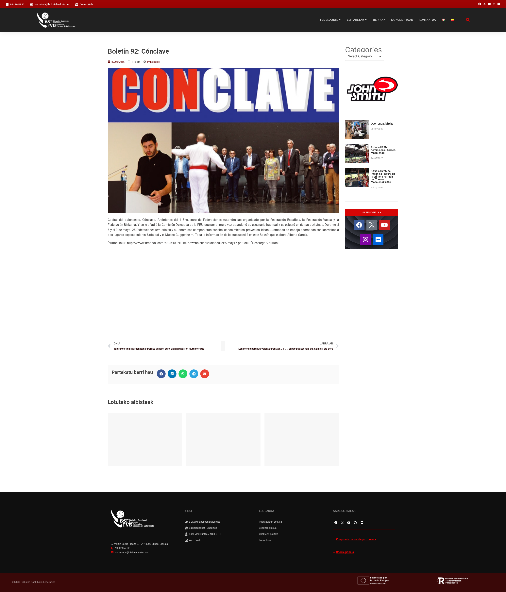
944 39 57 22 (17, 4)
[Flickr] (378, 239)
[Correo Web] (76, 4)
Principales (153, 61)
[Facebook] (359, 225)
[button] (161, 373)
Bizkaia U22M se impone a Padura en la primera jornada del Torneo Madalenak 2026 (383, 176)
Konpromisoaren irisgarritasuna (356, 539)
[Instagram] (365, 239)
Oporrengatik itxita (382, 123)
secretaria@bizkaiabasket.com (52, 4)
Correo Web (86, 4)
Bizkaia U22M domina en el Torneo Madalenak (383, 150)
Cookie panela (345, 552)
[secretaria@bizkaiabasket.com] (31, 4)
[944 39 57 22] (7, 4)
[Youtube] (384, 225)
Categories (363, 49)
